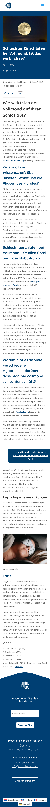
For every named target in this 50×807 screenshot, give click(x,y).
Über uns (25, 745)
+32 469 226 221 (25, 762)
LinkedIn (19, 666)
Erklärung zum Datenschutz (25, 749)
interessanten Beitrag (13, 160)
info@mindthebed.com (25, 766)
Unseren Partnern (25, 780)
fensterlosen (22, 412)
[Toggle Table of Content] (19, 93)
